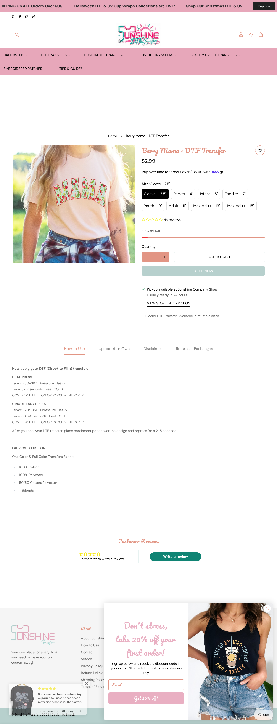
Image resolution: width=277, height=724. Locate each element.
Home (112, 136)
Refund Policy (92, 673)
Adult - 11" (177, 205)
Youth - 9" (153, 205)
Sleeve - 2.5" (155, 194)
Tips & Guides (70, 68)
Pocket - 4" (183, 194)
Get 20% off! (146, 698)
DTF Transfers (54, 55)
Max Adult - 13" (206, 205)
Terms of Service (94, 686)
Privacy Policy (92, 666)
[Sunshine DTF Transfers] (138, 34)
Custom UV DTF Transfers (213, 55)
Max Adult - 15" (240, 205)
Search (86, 659)
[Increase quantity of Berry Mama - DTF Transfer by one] (164, 257)
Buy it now (203, 271)
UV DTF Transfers (157, 55)
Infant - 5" (209, 194)
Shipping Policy (93, 680)
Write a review (175, 556)
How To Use (90, 645)
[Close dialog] (267, 608)
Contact (87, 652)
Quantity (149, 246)
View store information (168, 303)
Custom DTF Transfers (104, 55)
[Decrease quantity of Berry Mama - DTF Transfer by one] (146, 257)
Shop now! (264, 6)
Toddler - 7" (235, 194)
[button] (152, 219)
